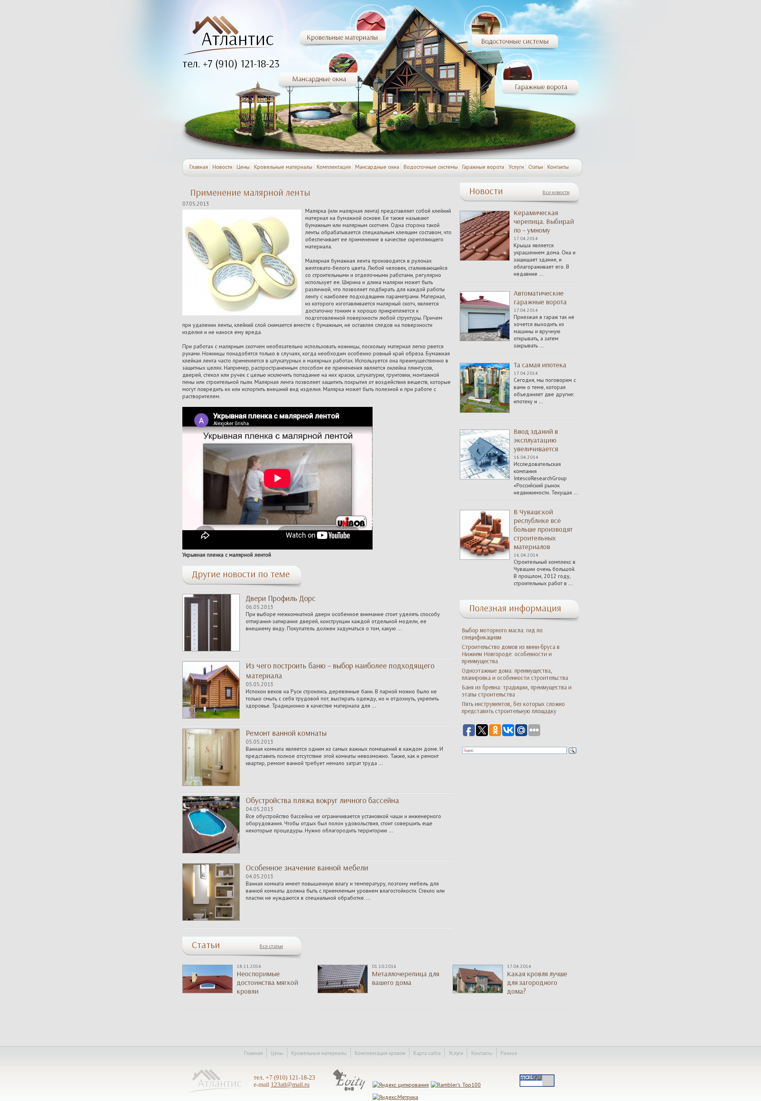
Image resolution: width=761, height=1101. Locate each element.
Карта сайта (427, 1053)
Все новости (556, 192)
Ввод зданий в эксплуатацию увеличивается (536, 440)
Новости (222, 166)
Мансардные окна (377, 166)
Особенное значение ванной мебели (307, 867)
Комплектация (334, 166)
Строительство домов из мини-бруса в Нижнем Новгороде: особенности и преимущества (511, 654)
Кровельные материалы (283, 166)
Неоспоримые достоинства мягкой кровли (267, 982)
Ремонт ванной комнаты (286, 733)
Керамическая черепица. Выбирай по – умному (544, 221)
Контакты (558, 166)
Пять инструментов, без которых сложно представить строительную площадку (513, 707)
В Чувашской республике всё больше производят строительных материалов (543, 529)
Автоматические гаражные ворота (540, 297)
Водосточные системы (430, 166)
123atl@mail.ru (290, 1084)
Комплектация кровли (380, 1053)
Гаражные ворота (483, 166)
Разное (509, 1053)
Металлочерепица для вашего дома (405, 978)
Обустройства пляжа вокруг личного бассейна (322, 800)
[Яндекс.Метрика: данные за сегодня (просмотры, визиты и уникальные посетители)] (395, 1097)
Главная (198, 166)
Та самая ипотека (540, 365)
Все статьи (271, 946)
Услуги (516, 166)
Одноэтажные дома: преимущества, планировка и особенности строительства (515, 674)
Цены (243, 166)
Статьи (535, 166)
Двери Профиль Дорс (280, 598)
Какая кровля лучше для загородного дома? (537, 982)
